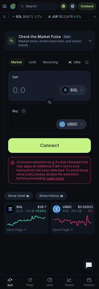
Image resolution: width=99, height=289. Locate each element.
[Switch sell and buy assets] (49, 102)
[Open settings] (73, 6)
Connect (87, 6)
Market (16, 62)
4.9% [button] (77, 16)
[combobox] (32, 62)
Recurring (50, 62)
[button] (28, 16)
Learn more (55, 178)
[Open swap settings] (87, 62)
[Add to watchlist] (95, 16)
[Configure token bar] (4, 16)
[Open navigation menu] (4, 6)
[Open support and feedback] (89, 265)
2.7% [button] (38, 16)
